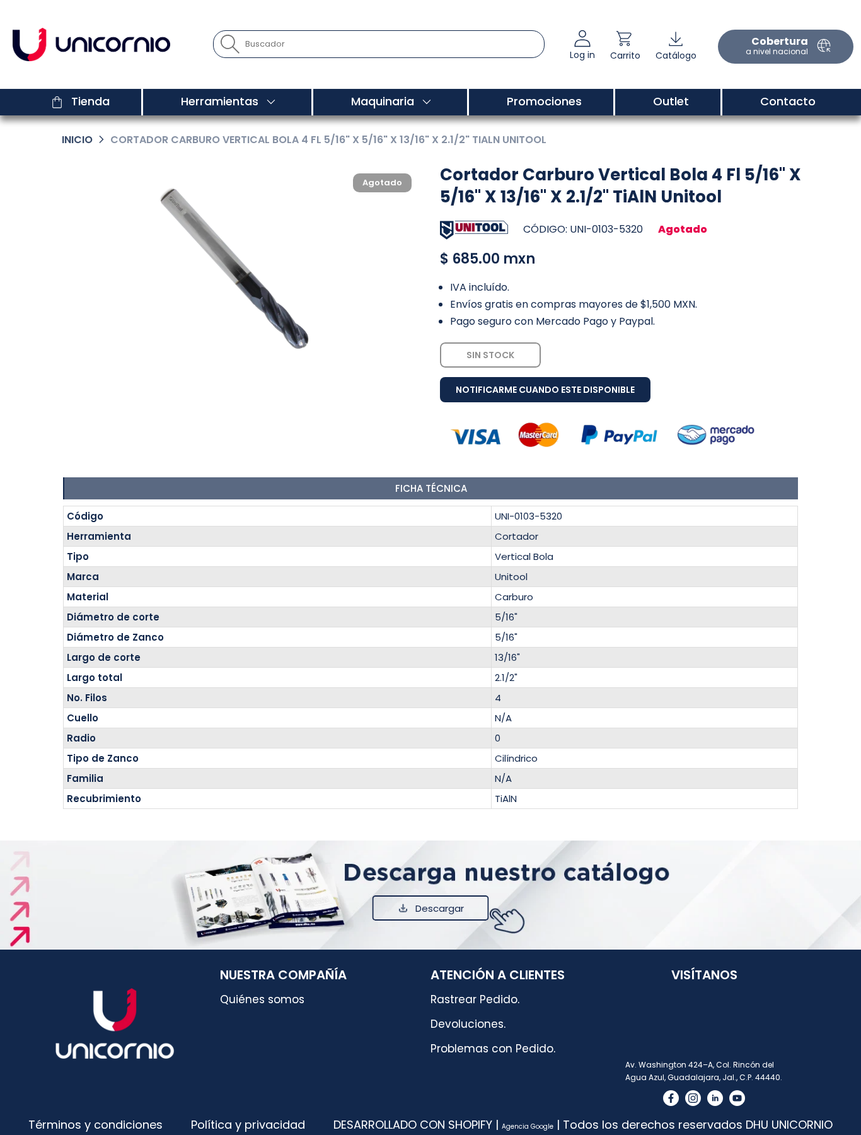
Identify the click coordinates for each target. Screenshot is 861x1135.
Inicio (77, 139)
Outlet (671, 101)
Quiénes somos (262, 999)
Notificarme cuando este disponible (545, 389)
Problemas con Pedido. (492, 1048)
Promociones (544, 101)
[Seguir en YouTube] (737, 1098)
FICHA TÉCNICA (431, 488)
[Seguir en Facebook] (671, 1098)
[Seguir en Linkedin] (715, 1098)
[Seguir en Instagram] (693, 1098)
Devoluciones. (468, 1024)
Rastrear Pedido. (474, 999)
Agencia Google (527, 1126)
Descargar (439, 908)
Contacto (788, 101)
